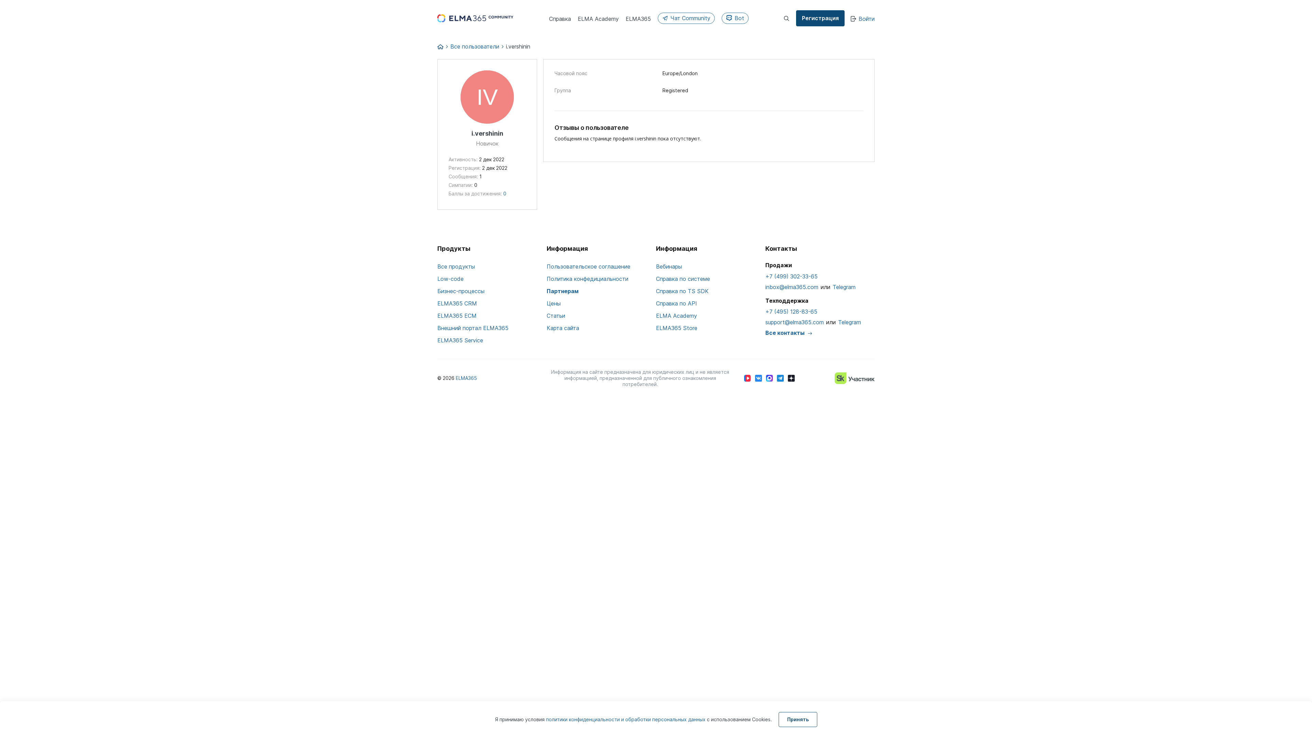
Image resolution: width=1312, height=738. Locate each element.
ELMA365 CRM (457, 303)
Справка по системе (683, 278)
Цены (554, 303)
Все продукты (456, 266)
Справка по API (676, 303)
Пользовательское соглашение (588, 266)
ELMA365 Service (460, 340)
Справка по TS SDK (682, 291)
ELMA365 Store (676, 328)
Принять (798, 719)
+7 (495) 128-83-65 (791, 311)
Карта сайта (563, 328)
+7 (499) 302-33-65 (791, 276)
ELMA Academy (676, 315)
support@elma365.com (794, 322)
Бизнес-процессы (460, 291)
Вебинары (669, 266)
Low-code (450, 278)
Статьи (556, 315)
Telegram (844, 287)
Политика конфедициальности (587, 278)
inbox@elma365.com (791, 287)
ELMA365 (466, 378)
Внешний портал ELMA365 (472, 328)
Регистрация (820, 18)
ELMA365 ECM (457, 315)
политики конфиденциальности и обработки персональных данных (626, 719)
